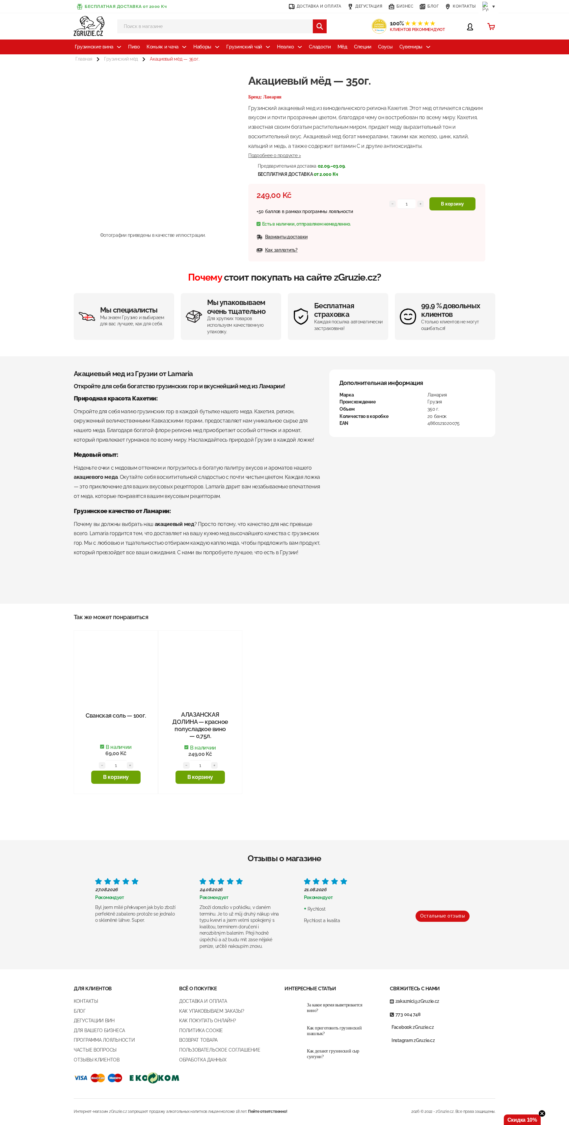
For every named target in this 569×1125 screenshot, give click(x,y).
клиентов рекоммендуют (417, 29)
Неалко (285, 47)
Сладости (320, 47)
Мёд (342, 47)
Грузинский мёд (121, 59)
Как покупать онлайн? (207, 1020)
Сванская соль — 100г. (116, 715)
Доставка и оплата (203, 1001)
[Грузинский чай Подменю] (267, 46)
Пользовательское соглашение (219, 1050)
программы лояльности (327, 211)
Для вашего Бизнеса (99, 1030)
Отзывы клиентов (97, 1059)
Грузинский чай (244, 47)
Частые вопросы (95, 1050)
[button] (116, 777)
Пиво (134, 47)
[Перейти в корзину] (491, 26)
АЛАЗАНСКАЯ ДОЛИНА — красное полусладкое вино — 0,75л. (200, 725)
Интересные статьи (310, 989)
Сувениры (411, 47)
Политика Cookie (201, 1030)
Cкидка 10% (522, 1120)
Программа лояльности (104, 1040)
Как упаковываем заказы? (211, 1011)
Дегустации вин (94, 1020)
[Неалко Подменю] (299, 46)
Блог (80, 1011)
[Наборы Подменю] (217, 46)
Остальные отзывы (442, 916)
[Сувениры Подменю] (428, 46)
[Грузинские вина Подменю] (119, 46)
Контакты (86, 1001)
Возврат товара (198, 1040)
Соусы (385, 47)
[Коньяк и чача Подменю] (184, 46)
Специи (362, 47)
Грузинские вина (94, 47)
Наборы (202, 47)
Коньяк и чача (162, 47)
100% (412, 23)
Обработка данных (203, 1059)
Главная (83, 59)
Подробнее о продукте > (274, 155)
